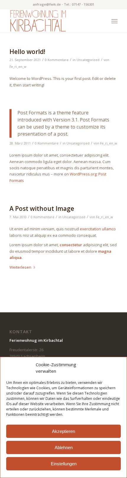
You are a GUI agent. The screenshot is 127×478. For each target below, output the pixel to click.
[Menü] (114, 21)
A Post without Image (41, 208)
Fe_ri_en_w (17, 67)
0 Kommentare (57, 60)
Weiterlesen (20, 267)
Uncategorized (88, 60)
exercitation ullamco (98, 228)
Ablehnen (64, 447)
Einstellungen (63, 463)
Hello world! (27, 51)
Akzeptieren (63, 431)
